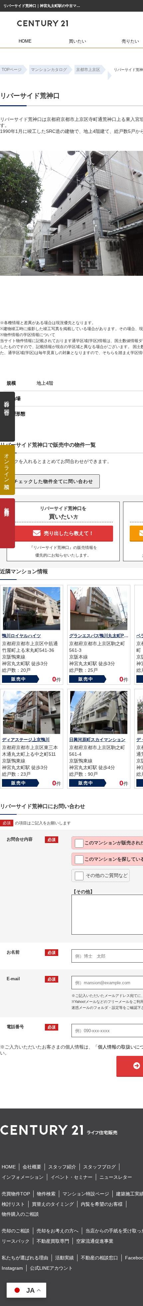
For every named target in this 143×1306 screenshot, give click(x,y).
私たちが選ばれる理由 (25, 1257)
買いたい (77, 41)
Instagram (12, 1268)
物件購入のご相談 (20, 1214)
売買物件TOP (16, 1193)
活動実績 (64, 1257)
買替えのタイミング (53, 1204)
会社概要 (32, 1166)
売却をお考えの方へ (57, 1230)
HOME (25, 41)
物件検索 (46, 1193)
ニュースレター (115, 1177)
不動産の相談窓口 (99, 1257)
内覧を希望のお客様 (102, 1204)
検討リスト (13, 1204)
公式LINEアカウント (51, 1268)
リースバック (16, 1241)
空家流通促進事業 (94, 1241)
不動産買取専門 (53, 1241)
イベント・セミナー (71, 1177)
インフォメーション (23, 1177)
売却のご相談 (16, 1230)
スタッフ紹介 (62, 1166)
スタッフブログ (99, 1166)
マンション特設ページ (86, 1193)
